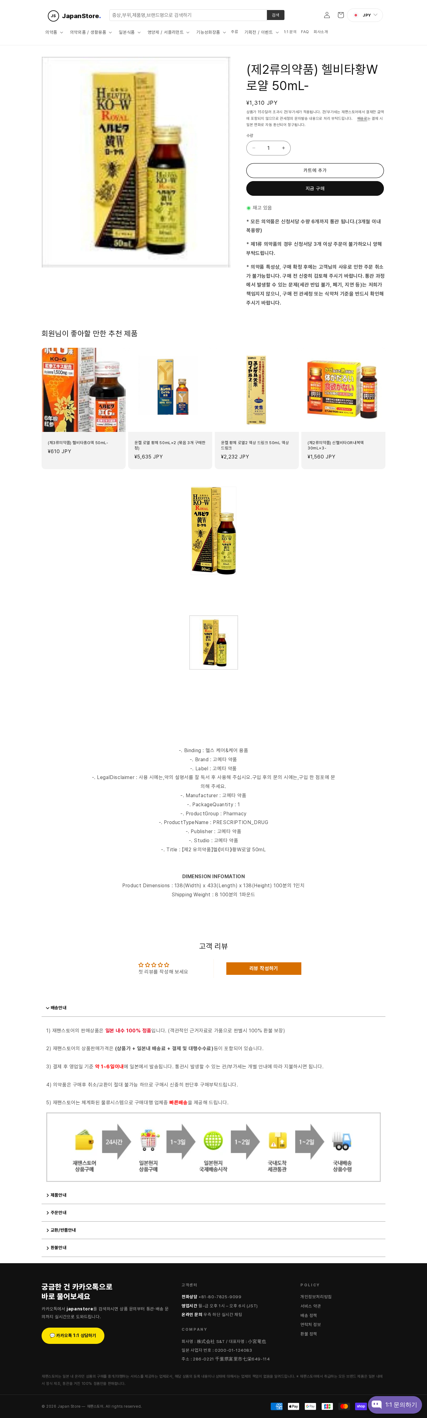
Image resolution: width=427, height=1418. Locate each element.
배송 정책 (308, 1315)
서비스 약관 (310, 1306)
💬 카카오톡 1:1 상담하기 (73, 1335)
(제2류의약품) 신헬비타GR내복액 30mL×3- (336, 445)
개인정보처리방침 (316, 1296)
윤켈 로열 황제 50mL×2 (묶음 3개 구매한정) (170, 445)
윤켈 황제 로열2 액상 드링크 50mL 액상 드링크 (255, 445)
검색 (275, 15)
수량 (250, 135)
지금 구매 (315, 188)
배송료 (362, 118)
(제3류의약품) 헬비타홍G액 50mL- (78, 442)
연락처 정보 (310, 1324)
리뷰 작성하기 (263, 968)
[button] (54, 32)
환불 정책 (308, 1333)
